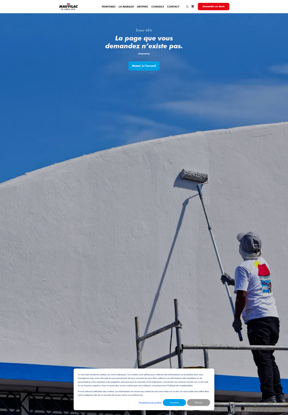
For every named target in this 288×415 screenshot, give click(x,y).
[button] (187, 6)
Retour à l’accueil (144, 65)
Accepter (174, 402)
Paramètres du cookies (150, 402)
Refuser (198, 402)
